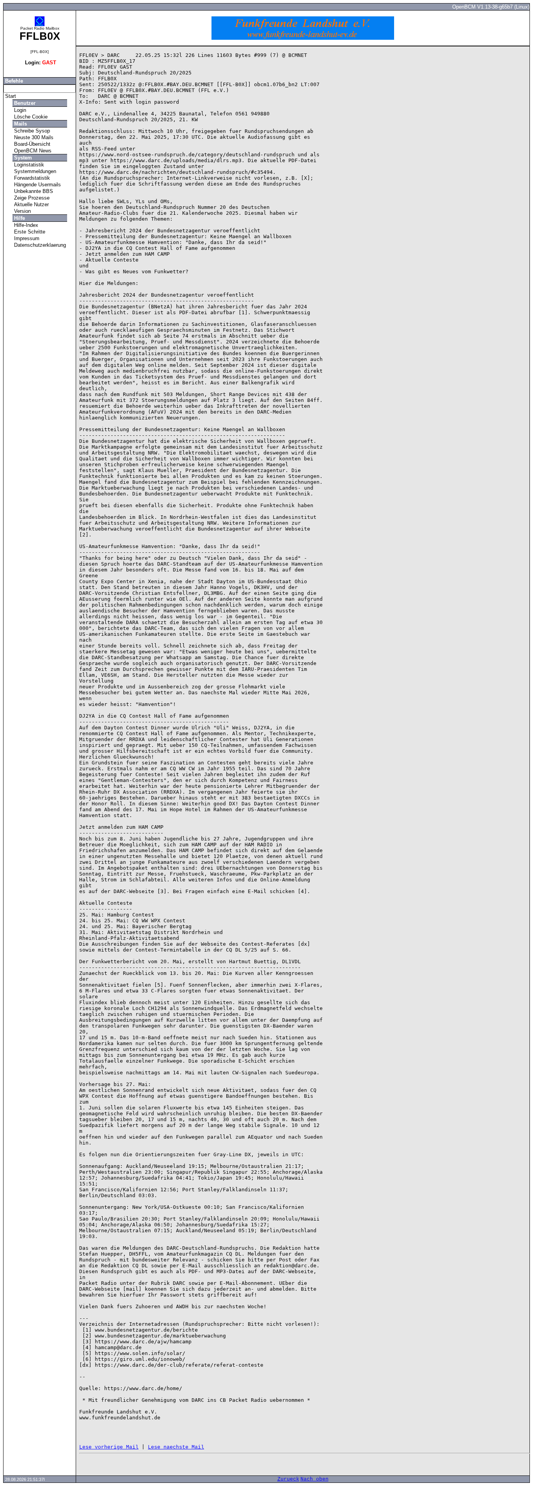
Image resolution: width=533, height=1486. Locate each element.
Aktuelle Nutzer (30, 204)
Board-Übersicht (31, 144)
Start (10, 96)
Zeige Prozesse (31, 198)
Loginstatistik (28, 165)
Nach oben (314, 1479)
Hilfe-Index (25, 225)
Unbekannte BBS (32, 191)
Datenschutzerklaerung (39, 245)
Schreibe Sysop (31, 131)
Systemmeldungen (34, 171)
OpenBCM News (32, 151)
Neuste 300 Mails (32, 137)
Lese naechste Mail (176, 1447)
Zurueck (288, 1479)
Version (21, 211)
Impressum (25, 238)
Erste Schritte (28, 232)
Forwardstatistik (31, 178)
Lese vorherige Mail (109, 1447)
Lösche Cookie (30, 117)
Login (19, 110)
